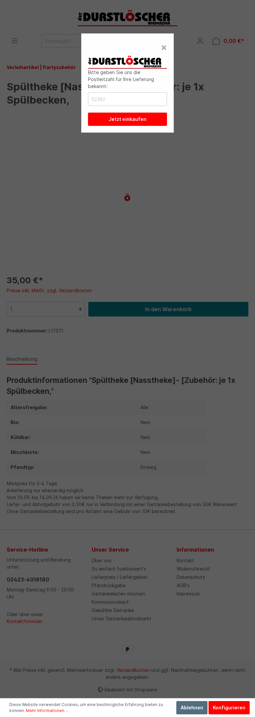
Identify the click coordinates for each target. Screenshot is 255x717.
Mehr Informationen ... (47, 710)
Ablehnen (192, 707)
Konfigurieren (229, 707)
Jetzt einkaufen (127, 119)
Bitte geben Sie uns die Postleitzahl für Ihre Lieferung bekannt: (121, 79)
